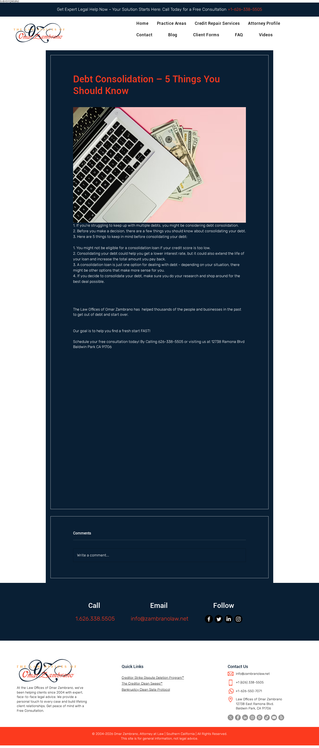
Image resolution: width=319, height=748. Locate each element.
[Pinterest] (259, 717)
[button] (265, 23)
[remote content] (159, 436)
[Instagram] (238, 619)
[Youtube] (274, 717)
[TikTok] (267, 717)
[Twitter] (219, 619)
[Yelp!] (281, 717)
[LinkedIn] (228, 619)
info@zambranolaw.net (159, 618)
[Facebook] (209, 619)
